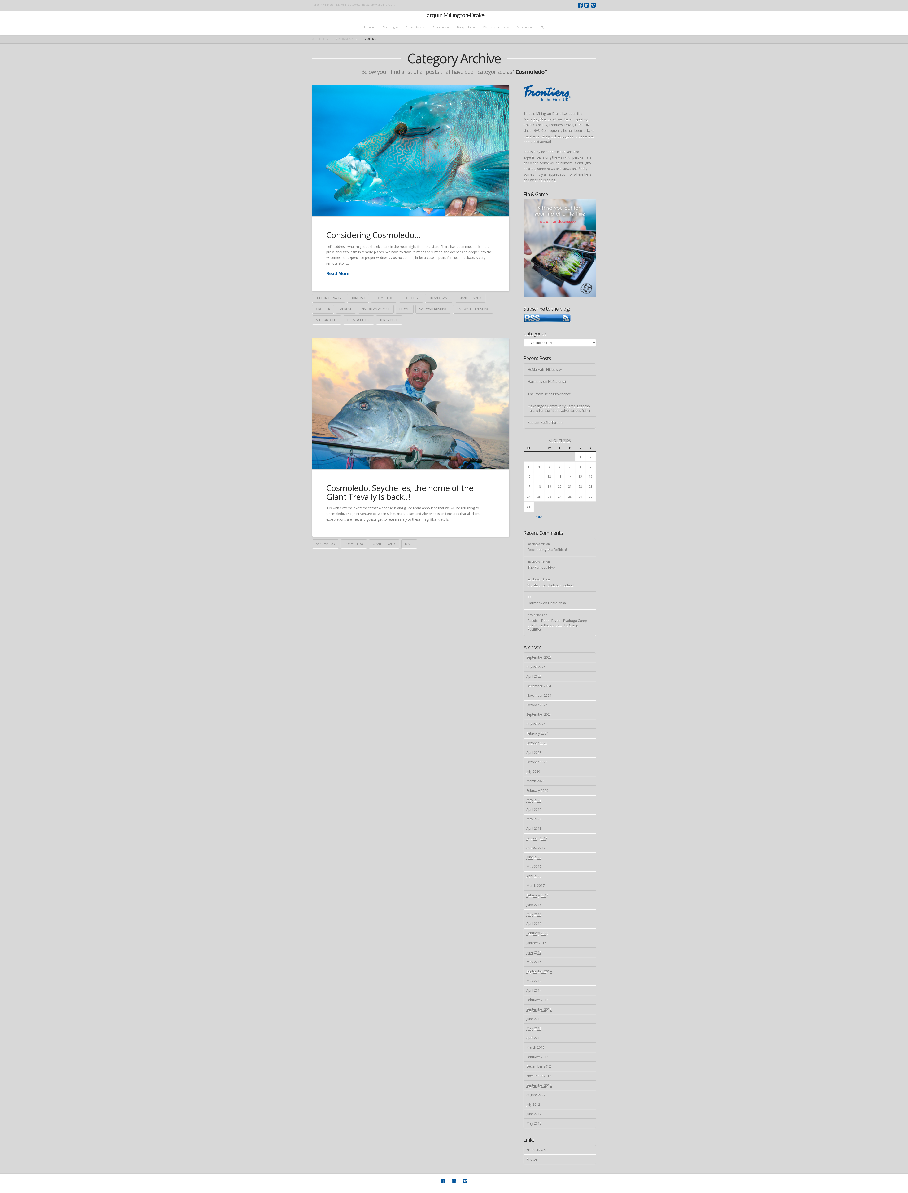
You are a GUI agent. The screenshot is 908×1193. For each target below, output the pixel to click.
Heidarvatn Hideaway (544, 369)
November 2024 (538, 695)
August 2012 (536, 1095)
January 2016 (536, 942)
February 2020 (537, 790)
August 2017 (536, 847)
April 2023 (533, 752)
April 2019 (533, 809)
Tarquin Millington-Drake (454, 15)
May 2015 (533, 961)
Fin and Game (439, 298)
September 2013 (539, 1009)
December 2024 (538, 686)
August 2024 (536, 724)
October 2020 (536, 762)
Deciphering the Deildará (547, 549)
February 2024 (537, 733)
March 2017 (535, 885)
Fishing (325, 38)
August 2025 (536, 667)
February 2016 (537, 933)
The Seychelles (358, 320)
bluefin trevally (328, 298)
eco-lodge (411, 298)
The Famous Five (541, 567)
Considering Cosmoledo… (373, 234)
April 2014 (533, 990)
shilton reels (326, 320)
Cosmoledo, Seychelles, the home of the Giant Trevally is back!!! (399, 492)
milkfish (346, 309)
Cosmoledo (384, 298)
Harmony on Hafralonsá (546, 381)
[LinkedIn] (586, 5)
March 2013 (535, 1047)
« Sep (539, 516)
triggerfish (389, 320)
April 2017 (533, 876)
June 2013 (533, 1018)
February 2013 (537, 1057)
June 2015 (533, 952)
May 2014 (533, 980)
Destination (344, 38)
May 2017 (533, 866)
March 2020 (535, 781)
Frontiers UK (536, 1149)
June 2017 (533, 857)
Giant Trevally (470, 298)
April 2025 (533, 676)
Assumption (325, 543)
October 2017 (536, 838)
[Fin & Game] (560, 248)
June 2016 (533, 904)
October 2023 (536, 743)
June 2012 (533, 1114)
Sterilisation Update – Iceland (550, 585)
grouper (323, 309)
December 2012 (538, 1066)
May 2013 (533, 1028)
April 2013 (533, 1037)
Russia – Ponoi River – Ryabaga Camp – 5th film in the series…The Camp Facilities (558, 624)
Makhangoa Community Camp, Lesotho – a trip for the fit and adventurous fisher (559, 408)
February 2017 (537, 895)
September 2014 (539, 971)
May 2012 (533, 1123)
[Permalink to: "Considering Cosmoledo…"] (410, 150)
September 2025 (539, 657)
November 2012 (538, 1075)
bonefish (358, 298)
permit (404, 309)
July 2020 (533, 771)
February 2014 (537, 1000)
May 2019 (533, 800)
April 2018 (533, 828)
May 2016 (533, 914)
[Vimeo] (593, 5)
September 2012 (539, 1085)
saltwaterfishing (433, 309)
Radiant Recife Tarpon (545, 422)
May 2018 (533, 819)
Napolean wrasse (376, 309)
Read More (337, 273)
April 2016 (533, 923)
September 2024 (539, 714)
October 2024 (536, 705)
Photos (531, 1159)
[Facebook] (580, 5)
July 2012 (533, 1104)
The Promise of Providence (549, 394)
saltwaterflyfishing (473, 309)
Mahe (409, 543)
